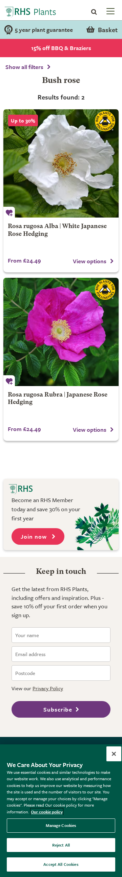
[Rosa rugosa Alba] (61, 163)
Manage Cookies (61, 825)
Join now (34, 536)
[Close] (113, 753)
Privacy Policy (48, 688)
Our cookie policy (47, 812)
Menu (109, 11)
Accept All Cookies (60, 864)
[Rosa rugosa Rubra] (61, 332)
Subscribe (57, 709)
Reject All (61, 845)
